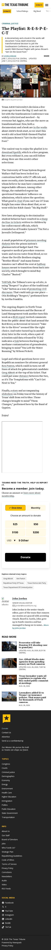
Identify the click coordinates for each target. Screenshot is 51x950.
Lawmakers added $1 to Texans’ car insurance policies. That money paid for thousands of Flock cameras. (32, 697)
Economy (6, 780)
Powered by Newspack (11, 942)
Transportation (8, 817)
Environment (7, 788)
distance (24, 375)
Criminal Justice (10, 23)
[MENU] (47, 5)
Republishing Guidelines (12, 856)
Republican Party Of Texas (13, 583)
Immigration (7, 801)
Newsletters (7, 876)
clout (19, 200)
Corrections (7, 872)
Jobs (4, 843)
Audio (4, 880)
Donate (39, 5)
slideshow (7, 393)
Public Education (9, 809)
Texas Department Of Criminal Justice (17, 587)
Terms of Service (9, 864)
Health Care (7, 792)
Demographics (8, 776)
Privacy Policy (7, 868)
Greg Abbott (8, 372)
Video (4, 884)
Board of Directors (10, 839)
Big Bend (37, 11)
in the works (40, 127)
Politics (5, 805)
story (15, 390)
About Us (6, 831)
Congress (6, 764)
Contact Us (6, 732)
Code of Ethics (8, 860)
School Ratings (22, 11)
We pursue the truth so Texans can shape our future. (15, 748)
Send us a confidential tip (12, 740)
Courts (4, 768)
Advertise (6, 736)
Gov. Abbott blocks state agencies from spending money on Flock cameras (32, 661)
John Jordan (10, 56)
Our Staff (6, 835)
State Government (10, 813)
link (16, 341)
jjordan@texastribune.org (25, 605)
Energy (5, 784)
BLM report (19, 317)
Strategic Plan (7, 851)
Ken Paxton (8, 365)
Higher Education (9, 796)
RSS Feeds (6, 888)
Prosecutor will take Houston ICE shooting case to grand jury (33, 645)
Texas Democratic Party (36, 583)
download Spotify (11, 152)
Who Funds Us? (8, 847)
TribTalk (6, 282)
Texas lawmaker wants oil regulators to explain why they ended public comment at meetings (33, 679)
